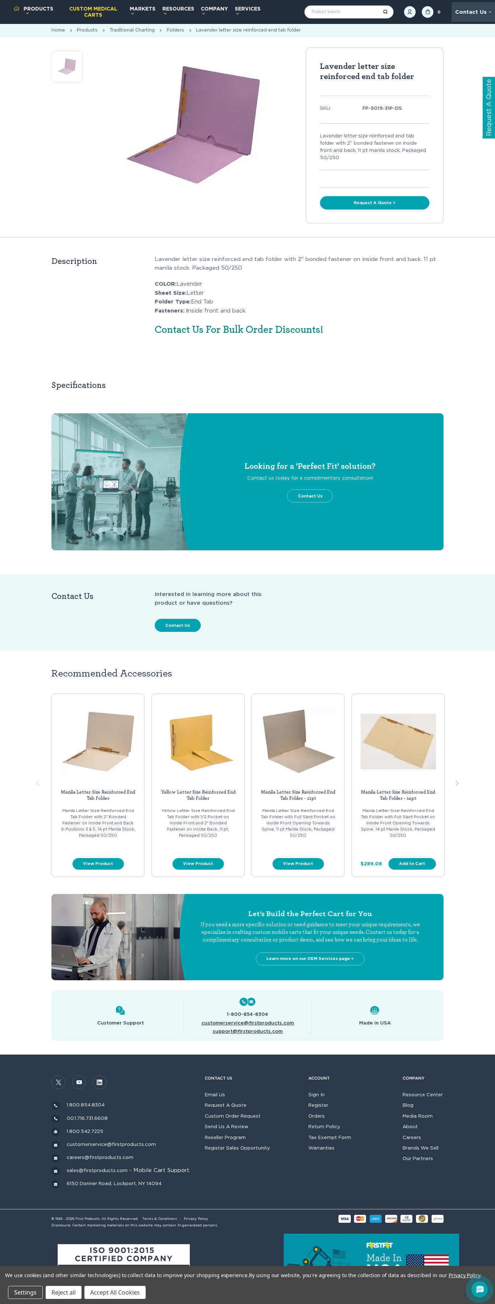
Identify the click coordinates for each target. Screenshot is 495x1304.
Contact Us (471, 12)
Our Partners (418, 1158)
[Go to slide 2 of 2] (38, 783)
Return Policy (324, 1126)
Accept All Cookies (115, 1292)
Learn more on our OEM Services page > (310, 958)
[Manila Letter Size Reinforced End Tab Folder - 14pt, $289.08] (398, 741)
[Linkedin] (100, 1082)
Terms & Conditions (159, 1219)
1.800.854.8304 (86, 1105)
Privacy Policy (196, 1219)
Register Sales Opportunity (237, 1148)
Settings (25, 1292)
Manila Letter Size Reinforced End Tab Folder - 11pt (298, 795)
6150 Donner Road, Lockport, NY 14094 (114, 1183)
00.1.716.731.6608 (87, 1118)
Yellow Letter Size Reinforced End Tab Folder (198, 795)
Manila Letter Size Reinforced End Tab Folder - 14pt (398, 795)
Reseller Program (225, 1137)
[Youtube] (79, 1082)
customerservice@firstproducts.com (247, 1023)
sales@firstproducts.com (97, 1170)
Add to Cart (412, 863)
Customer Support (120, 1023)
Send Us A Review (226, 1126)
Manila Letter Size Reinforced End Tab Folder (98, 795)
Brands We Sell (420, 1148)
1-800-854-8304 (247, 1014)
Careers (412, 1137)
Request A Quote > (374, 202)
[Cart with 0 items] (427, 12)
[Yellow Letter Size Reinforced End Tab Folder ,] (198, 741)
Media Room (418, 1116)
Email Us (215, 1094)
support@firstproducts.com (248, 1031)
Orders (316, 1116)
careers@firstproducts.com (100, 1157)
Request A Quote (225, 1105)
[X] (58, 1082)
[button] (124, 1264)
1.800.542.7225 (85, 1131)
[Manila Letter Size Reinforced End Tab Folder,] (98, 741)
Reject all (63, 1292)
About (410, 1126)
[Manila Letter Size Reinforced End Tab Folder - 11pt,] (298, 741)
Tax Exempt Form (329, 1137)
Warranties (321, 1148)
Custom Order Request (233, 1116)
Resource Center (423, 1094)
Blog (408, 1105)
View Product (98, 863)
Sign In (316, 1094)
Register (318, 1105)
